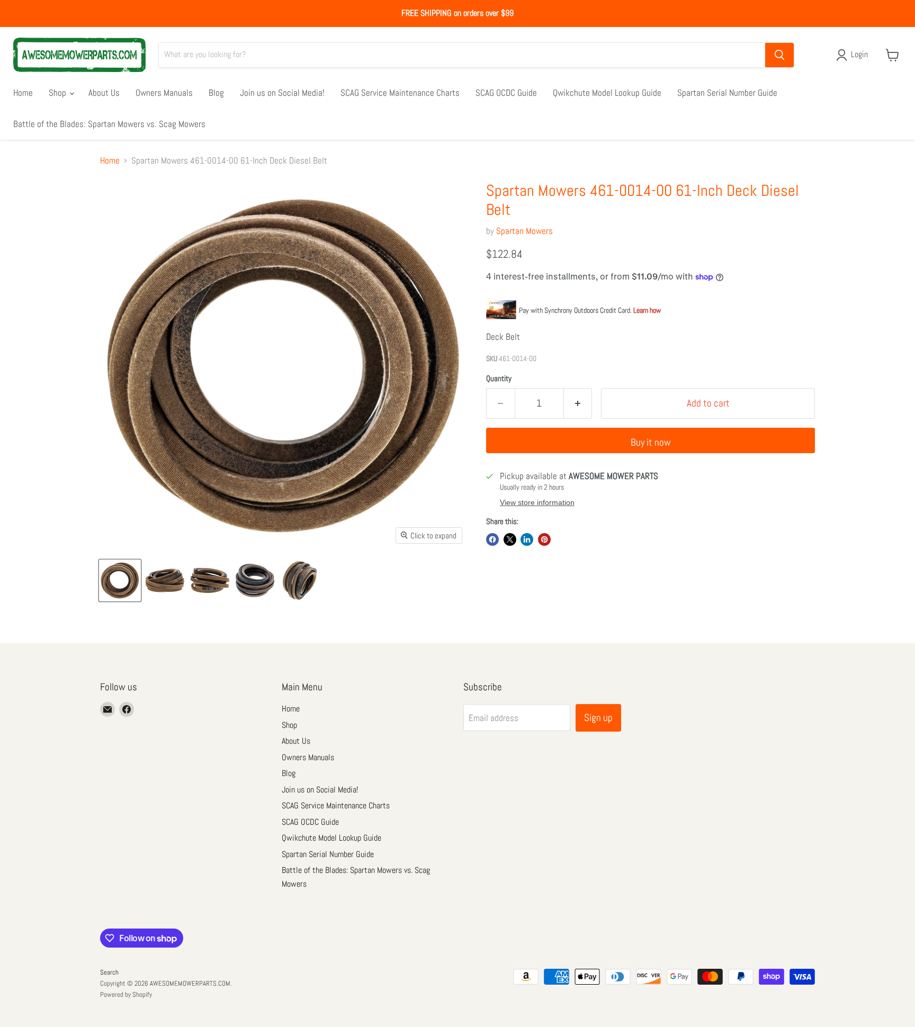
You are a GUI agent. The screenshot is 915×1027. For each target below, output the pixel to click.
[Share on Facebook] (492, 539)
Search (109, 972)
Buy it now (651, 442)
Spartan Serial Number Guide (727, 92)
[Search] (779, 55)
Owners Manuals (164, 92)
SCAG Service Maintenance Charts (400, 92)
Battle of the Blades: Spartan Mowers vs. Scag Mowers (109, 124)
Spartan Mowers (524, 231)
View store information (537, 503)
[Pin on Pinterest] (544, 539)
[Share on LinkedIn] (527, 539)
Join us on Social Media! (282, 92)
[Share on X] (510, 539)
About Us (104, 92)
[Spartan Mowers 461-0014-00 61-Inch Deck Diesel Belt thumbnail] (120, 580)
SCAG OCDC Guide (506, 92)
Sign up (598, 717)
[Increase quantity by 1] (578, 403)
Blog (216, 92)
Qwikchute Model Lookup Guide (607, 92)
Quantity (499, 378)
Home (23, 92)
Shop (58, 92)
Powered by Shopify (126, 994)
